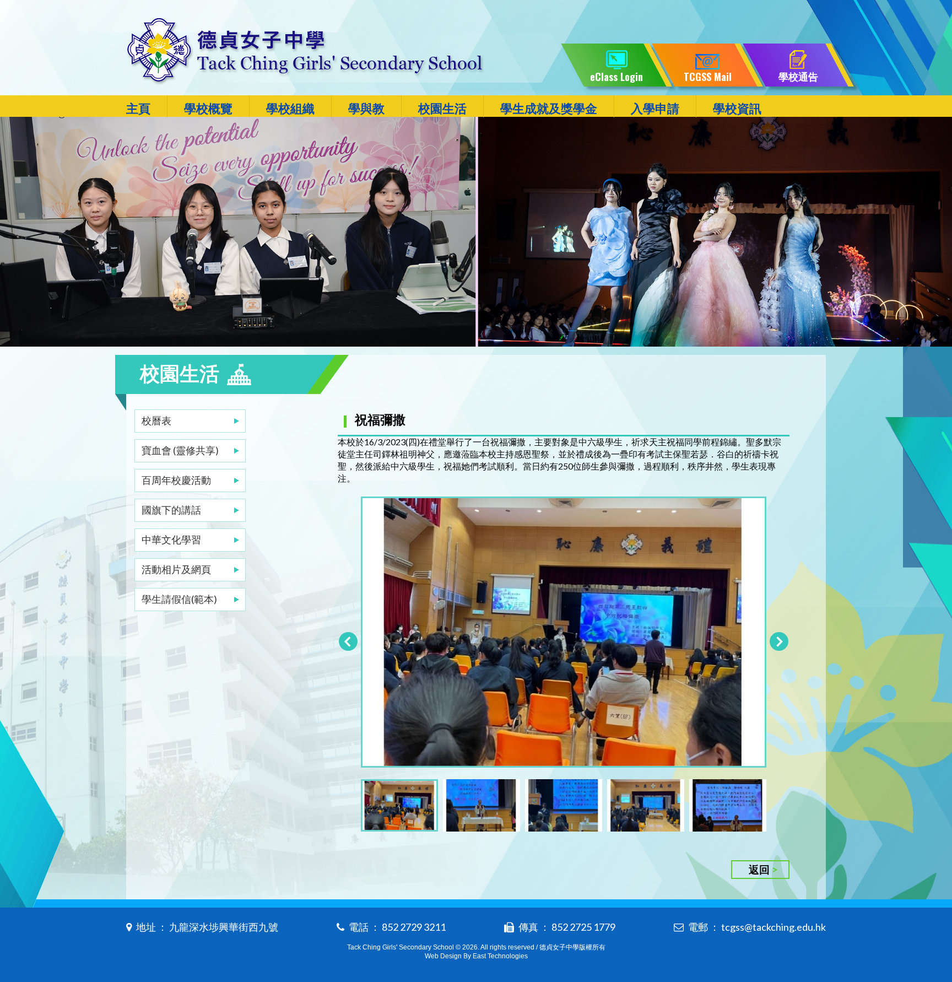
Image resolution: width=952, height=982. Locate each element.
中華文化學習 (171, 539)
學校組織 (290, 108)
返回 (759, 869)
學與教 (366, 108)
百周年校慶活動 (176, 480)
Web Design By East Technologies (476, 956)
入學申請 (655, 108)
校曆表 (156, 420)
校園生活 (442, 108)
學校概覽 (208, 108)
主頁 (138, 108)
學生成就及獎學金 (548, 108)
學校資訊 (737, 108)
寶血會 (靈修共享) (180, 450)
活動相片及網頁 (176, 569)
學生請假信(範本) (179, 599)
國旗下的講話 (171, 510)
